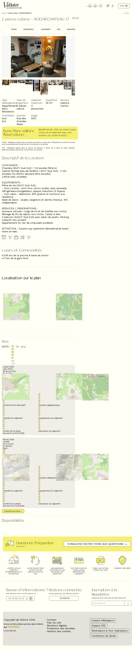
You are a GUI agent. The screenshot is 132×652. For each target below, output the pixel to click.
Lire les (10, 630)
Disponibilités (72, 29)
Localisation (45, 29)
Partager (126, 13)
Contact (31, 598)
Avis (58, 29)
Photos (14, 29)
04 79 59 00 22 (16, 598)
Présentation (29, 29)
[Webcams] (89, 5)
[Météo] (95, 5)
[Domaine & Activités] (100, 5)
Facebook (65, 598)
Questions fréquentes (35, 543)
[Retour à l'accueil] (12, 9)
